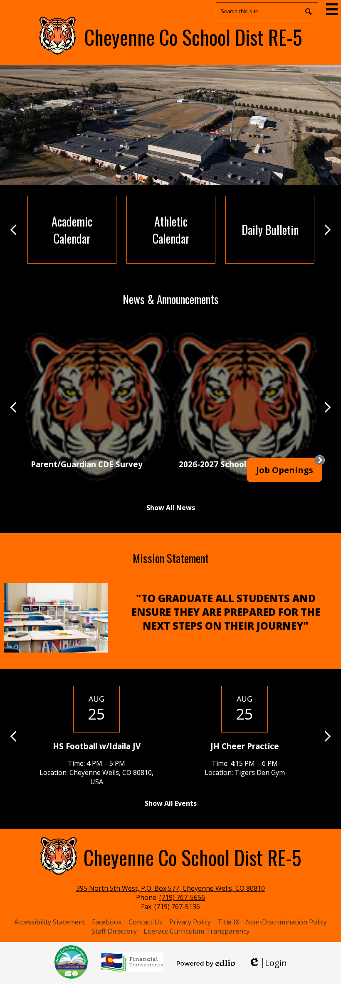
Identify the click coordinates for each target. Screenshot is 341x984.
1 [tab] (125, 178)
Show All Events (171, 803)
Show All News (170, 507)
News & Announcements (171, 299)
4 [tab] (170, 178)
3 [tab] (155, 178)
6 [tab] (200, 178)
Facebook (107, 922)
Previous (13, 230)
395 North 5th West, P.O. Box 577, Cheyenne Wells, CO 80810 (170, 888)
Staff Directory (114, 931)
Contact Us (145, 922)
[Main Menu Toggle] (332, 9)
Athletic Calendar (171, 230)
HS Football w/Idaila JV (97, 746)
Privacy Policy (190, 922)
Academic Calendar (72, 230)
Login (267, 963)
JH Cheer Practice (244, 746)
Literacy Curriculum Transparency (196, 931)
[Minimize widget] (320, 460)
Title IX (228, 922)
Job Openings (284, 470)
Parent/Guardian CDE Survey (87, 464)
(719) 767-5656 (182, 897)
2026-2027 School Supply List (235, 464)
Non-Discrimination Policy (286, 922)
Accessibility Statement (49, 922)
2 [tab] (140, 178)
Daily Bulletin (270, 229)
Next (328, 230)
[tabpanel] (170, 125)
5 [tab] (185, 178)
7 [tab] (215, 178)
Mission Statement (171, 558)
